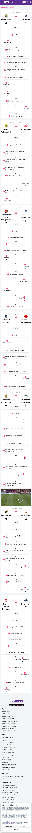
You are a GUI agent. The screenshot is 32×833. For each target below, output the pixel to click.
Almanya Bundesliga (8, 755)
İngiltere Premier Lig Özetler (10, 792)
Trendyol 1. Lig (6, 740)
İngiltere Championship (9, 764)
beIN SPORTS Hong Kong (9, 721)
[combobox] (8, 7)
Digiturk (4, 709)
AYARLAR (16, 829)
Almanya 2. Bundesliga (8, 767)
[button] (9, 2)
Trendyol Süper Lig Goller (9, 785)
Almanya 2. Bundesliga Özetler (11, 800)
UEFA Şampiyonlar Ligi (8, 747)
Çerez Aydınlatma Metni (10, 823)
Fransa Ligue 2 (6, 769)
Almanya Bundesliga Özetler (10, 795)
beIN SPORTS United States (10, 714)
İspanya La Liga (6, 760)
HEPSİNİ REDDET (23, 826)
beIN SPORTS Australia (8, 719)
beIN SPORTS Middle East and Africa (12, 731)
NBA (3, 778)
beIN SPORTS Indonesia (9, 728)
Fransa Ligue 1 (6, 757)
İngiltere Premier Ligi (8, 745)
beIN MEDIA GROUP (8, 711)
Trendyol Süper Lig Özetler (9, 787)
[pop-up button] (26, 503)
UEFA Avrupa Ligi (7, 750)
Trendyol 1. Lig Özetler (8, 790)
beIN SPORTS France (8, 716)
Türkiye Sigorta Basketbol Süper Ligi (12, 776)
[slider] (16, 501)
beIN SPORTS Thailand (8, 723)
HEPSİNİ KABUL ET (9, 826)
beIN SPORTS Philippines (9, 726)
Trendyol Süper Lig (7, 737)
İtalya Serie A (5, 762)
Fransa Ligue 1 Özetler (8, 797)
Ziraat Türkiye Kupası (8, 742)
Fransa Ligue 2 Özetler (8, 802)
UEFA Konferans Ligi (8, 752)
